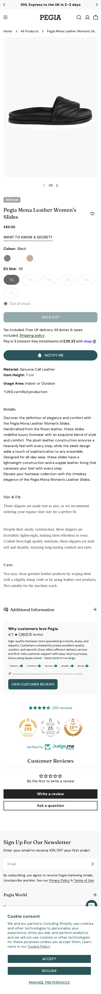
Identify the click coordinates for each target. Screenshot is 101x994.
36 (14, 281)
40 (89, 281)
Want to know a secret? (28, 237)
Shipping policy (32, 335)
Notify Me (54, 355)
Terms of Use (84, 880)
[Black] (7, 258)
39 (71, 281)
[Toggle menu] (5, 17)
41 (14, 294)
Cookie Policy (39, 946)
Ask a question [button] (50, 805)
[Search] (79, 17)
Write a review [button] (50, 793)
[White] (18, 258)
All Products (30, 31)
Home (8, 31)
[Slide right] (57, 185)
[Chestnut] (30, 258)
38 (52, 281)
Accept (49, 959)
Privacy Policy (59, 880)
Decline (49, 971)
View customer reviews (33, 684)
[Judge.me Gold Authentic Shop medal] (17, 727)
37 (33, 281)
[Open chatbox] (91, 905)
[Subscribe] (92, 863)
